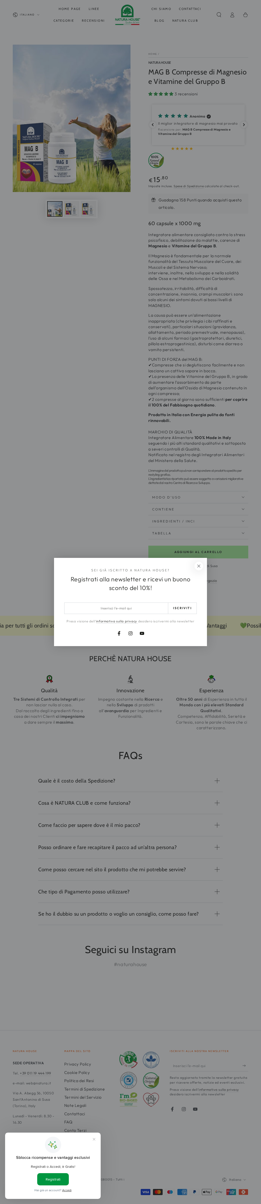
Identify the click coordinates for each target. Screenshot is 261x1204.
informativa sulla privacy (117, 621)
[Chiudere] (198, 566)
